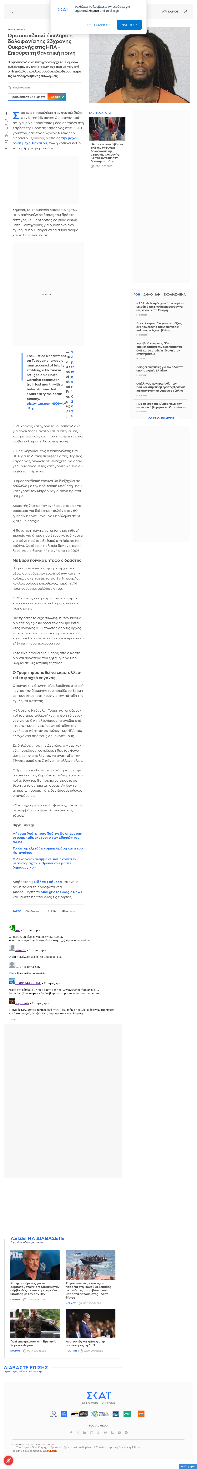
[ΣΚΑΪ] (98, 1395)
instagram (91, 1432)
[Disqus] (63, 972)
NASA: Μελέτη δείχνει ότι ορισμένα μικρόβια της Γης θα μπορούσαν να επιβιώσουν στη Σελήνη (160, 306)
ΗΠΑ (53, 911)
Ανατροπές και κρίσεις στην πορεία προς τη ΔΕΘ (86, 1343)
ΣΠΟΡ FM (79, 1414)
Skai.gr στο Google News (61, 892)
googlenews (126, 1432)
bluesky (105, 1432)
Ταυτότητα (22, 1447)
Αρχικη (12, 30)
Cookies (100, 1447)
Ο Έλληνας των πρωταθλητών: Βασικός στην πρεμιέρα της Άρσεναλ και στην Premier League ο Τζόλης (160, 387)
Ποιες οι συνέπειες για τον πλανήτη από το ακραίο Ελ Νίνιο (159, 369)
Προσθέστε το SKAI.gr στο (35, 97)
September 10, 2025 (72, 384)
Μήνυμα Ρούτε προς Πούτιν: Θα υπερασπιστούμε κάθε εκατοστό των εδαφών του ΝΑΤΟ (47, 838)
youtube (119, 1432)
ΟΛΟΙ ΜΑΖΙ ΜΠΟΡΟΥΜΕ (98, 1416)
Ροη (137, 294)
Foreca (138, 1447)
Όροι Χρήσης (39, 1447)
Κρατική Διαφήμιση (120, 1447)
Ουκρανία (70, 911)
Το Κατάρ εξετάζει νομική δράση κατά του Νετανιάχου (48, 850)
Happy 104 (141, 1414)
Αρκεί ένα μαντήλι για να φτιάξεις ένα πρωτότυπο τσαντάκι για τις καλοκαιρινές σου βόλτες (159, 327)
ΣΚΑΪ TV (53, 1414)
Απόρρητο (188, 1466)
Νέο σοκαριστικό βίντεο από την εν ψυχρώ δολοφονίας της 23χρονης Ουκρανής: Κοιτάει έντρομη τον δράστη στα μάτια (107, 153)
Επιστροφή (187, 1455)
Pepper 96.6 (115, 1414)
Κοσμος (21, 30)
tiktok (98, 1432)
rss (112, 1432)
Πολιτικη (71, 1351)
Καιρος (173, 11)
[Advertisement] (63, 1208)
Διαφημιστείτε (90, 1403)
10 (6, 133)
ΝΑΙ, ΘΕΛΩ (129, 25)
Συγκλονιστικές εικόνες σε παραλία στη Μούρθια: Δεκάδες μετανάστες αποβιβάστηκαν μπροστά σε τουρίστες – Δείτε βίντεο (88, 1290)
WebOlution (50, 1451)
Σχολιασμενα (175, 294)
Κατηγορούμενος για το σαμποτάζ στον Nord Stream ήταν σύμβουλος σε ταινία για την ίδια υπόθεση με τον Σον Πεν (34, 1289)
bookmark (6, 141)
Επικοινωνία (108, 1403)
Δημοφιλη (152, 294)
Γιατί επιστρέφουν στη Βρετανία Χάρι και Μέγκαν (33, 1343)
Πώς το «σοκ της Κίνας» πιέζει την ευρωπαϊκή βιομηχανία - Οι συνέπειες (161, 405)
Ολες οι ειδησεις (161, 418)
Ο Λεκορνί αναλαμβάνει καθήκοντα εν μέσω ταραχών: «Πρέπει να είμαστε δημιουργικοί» (45, 863)
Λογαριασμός (185, 11)
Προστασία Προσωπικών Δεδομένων (71, 1447)
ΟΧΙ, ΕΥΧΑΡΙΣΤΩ (98, 25)
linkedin (84, 1432)
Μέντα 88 (127, 1414)
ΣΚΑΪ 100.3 (64, 1414)
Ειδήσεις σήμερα (48, 882)
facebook (6, 113)
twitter (6, 120)
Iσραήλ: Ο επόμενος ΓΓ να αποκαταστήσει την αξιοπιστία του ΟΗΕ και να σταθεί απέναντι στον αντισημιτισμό (159, 348)
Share (6, 148)
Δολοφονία (35, 911)
